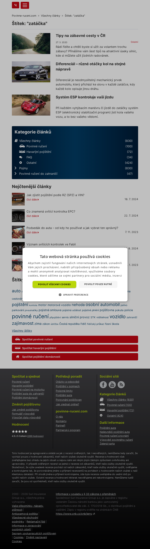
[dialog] (75, 274)
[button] (75, 294)
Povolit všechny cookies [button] (54, 284)
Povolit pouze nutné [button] (98, 284)
